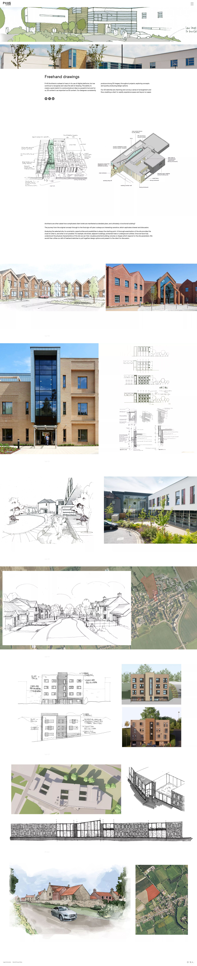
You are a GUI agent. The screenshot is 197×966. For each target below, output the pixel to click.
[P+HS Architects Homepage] (7, 3)
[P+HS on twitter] (190, 962)
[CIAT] (22, 958)
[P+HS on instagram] (188, 962)
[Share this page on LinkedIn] (53, 98)
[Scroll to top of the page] (192, 962)
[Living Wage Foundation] (36, 958)
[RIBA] (9, 958)
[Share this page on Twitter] (49, 98)
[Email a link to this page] (46, 98)
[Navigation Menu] (192, 3)
